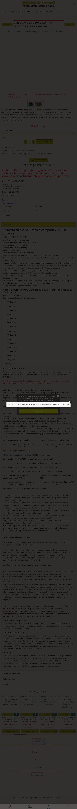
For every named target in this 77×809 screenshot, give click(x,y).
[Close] (70, 402)
